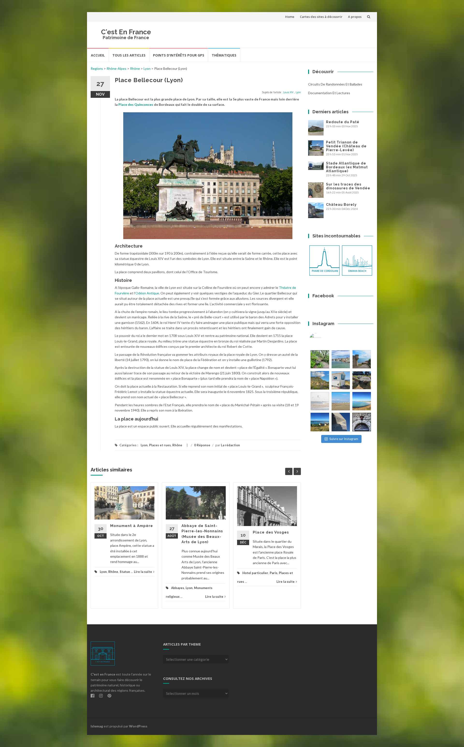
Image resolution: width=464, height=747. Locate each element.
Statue (125, 572)
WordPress (138, 726)
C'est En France (126, 32)
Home (289, 16)
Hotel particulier (255, 573)
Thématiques (224, 55)
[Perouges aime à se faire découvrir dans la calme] (361, 422)
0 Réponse (202, 445)
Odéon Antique (147, 293)
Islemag (97, 726)
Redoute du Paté (342, 122)
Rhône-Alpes (116, 68)
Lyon (147, 68)
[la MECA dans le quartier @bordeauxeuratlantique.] (341, 422)
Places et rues (160, 445)
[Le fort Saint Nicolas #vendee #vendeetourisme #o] (361, 359)
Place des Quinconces (135, 104)
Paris (273, 573)
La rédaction (230, 445)
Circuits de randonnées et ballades (335, 84)
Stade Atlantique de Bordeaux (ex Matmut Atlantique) (347, 167)
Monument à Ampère (131, 526)
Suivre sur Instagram (343, 439)
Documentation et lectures (329, 93)
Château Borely (341, 204)
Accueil (98, 55)
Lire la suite (143, 572)
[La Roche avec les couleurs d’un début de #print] (320, 380)
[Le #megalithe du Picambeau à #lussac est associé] (320, 359)
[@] (322, 339)
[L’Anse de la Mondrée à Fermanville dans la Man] (361, 401)
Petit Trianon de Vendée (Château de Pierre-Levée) (346, 146)
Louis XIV (288, 92)
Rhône (135, 68)
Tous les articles (128, 55)
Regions (97, 68)
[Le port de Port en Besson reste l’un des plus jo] (320, 422)
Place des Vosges (271, 532)
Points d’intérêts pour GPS (178, 55)
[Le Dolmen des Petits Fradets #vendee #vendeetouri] (361, 380)
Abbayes (177, 588)
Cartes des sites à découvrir (321, 16)
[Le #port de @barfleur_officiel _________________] (341, 359)
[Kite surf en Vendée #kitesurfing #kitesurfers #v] (320, 401)
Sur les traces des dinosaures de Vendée (348, 186)
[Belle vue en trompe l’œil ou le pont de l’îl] (341, 401)
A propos (355, 16)
